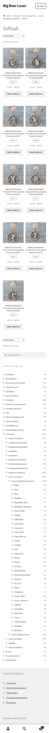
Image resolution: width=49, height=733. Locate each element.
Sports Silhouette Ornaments (23, 481)
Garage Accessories (13, 408)
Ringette (17, 579)
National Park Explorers (15, 430)
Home (8, 15)
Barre (16, 494)
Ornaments (16, 15)
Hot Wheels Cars (12, 425)
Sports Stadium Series (20, 634)
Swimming (18, 613)
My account (11, 702)
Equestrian (18, 528)
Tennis (16, 617)
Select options (13, 94)
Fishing (17, 540)
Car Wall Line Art (12, 387)
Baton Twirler (19, 511)
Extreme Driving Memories (16, 404)
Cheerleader (18, 519)
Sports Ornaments (29, 15)
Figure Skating (20, 536)
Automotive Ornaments (18, 442)
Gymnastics (19, 553)
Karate (16, 562)
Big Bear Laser (14, 5)
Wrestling (18, 630)
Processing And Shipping (16, 697)
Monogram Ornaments (17, 459)
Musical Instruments (22, 575)
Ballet (16, 485)
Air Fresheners (11, 378)
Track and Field (20, 622)
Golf (16, 549)
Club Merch (10, 391)
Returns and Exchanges (16, 688)
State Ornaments (15, 639)
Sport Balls (18, 609)
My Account (8, 728)
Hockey (17, 557)
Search (24, 728)
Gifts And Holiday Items (15, 417)
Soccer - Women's (21, 600)
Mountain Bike (19, 570)
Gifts (7, 413)
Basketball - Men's (21, 502)
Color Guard (18, 523)
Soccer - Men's (19, 596)
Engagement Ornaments (18, 447)
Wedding (12, 643)
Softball (17, 605)
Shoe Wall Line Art (13, 656)
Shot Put (17, 583)
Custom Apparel (12, 395)
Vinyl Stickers (11, 660)
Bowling (17, 515)
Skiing (16, 587)
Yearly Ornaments (15, 647)
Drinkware (10, 400)
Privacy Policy (12, 693)
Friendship (13, 451)
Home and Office (12, 421)
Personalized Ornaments (18, 468)
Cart (38, 726)
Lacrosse (17, 566)
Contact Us (11, 683)
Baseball (17, 498)
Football (17, 545)
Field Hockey (19, 532)
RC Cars (9, 651)
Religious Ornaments (17, 472)
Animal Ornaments (16, 438)
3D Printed (10, 374)
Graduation (13, 455)
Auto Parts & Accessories (15, 383)
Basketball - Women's (22, 506)
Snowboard (18, 592)
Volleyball (18, 626)
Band (16, 489)
